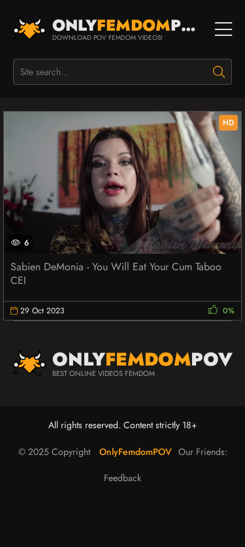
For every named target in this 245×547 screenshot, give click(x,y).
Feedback (122, 477)
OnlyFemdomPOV (135, 451)
